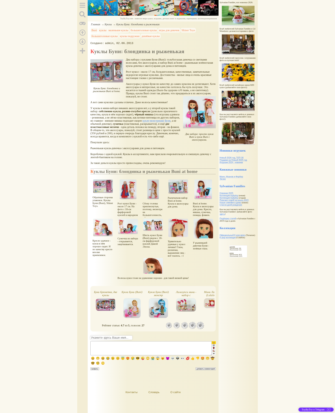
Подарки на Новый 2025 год (233, 160)
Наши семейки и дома (230, 202)
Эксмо (223, 179)
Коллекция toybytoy (229, 195)
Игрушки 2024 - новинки (231, 162)
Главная (95, 24)
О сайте (175, 392)
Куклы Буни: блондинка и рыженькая (138, 24)
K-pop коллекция (228, 237)
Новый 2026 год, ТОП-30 (232, 158)
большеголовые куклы (144, 30)
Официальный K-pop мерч (232, 235)
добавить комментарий (206, 369)
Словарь (154, 392)
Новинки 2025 (226, 193)
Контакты (131, 392)
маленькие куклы (118, 30)
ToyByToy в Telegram (313, 409)
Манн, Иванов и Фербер (231, 177)
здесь (222, 214)
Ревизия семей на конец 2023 (234, 200)
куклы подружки (129, 36)
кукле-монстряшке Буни (157, 120)
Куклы (108, 24)
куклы (102, 30)
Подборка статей (228, 218)
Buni (94, 30)
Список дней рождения (231, 205)
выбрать (94, 369)
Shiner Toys (188, 30)
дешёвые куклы (151, 36)
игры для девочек (169, 30)
